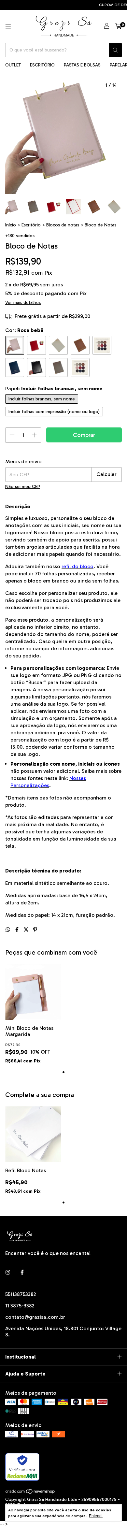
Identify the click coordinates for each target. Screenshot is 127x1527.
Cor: (24, 330)
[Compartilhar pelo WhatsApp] (8, 930)
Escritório (42, 65)
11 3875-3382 (19, 1306)
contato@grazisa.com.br (35, 1317)
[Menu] (8, 26)
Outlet (13, 65)
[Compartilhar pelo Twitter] (26, 930)
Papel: (54, 388)
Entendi (96, 1516)
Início (10, 225)
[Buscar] (115, 50)
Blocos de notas (62, 225)
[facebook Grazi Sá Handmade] (22, 1272)
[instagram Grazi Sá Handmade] (7, 1272)
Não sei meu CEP (22, 486)
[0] (118, 26)
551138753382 (20, 1294)
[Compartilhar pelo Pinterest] (35, 930)
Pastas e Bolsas (82, 65)
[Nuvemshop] (30, 1492)
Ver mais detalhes (23, 302)
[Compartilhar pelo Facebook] (17, 930)
